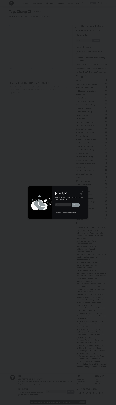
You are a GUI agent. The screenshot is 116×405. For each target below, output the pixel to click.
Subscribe (75, 205)
